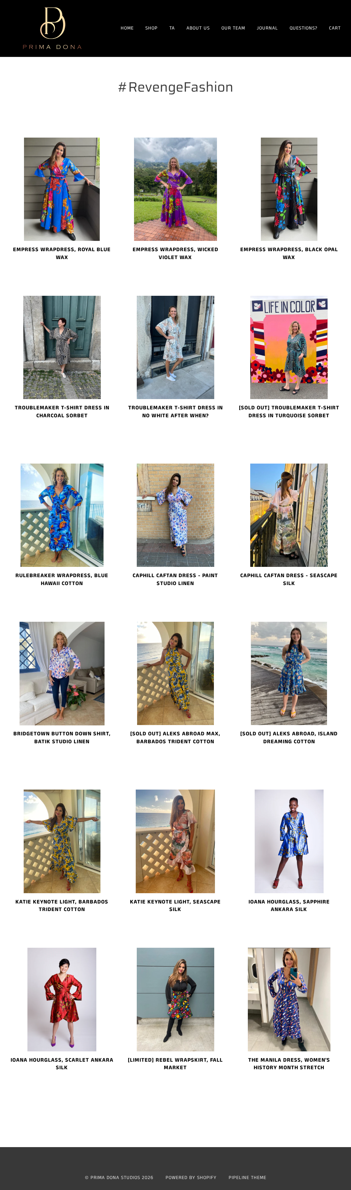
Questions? (303, 28)
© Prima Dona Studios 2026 (119, 1177)
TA (172, 28)
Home (127, 28)
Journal (267, 28)
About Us (198, 28)
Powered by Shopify (191, 1177)
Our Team (233, 28)
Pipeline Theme (247, 1177)
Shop (151, 28)
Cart (335, 28)
